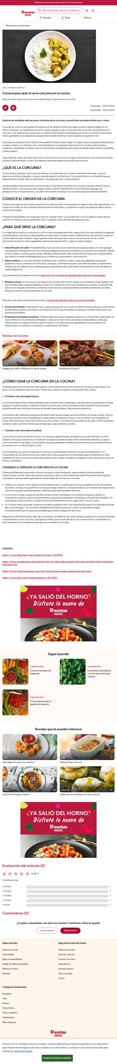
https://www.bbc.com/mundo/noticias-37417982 (29, 578)
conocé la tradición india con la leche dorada (70, 300)
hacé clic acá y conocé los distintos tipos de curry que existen (73, 275)
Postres (5, 1003)
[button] (5, 108)
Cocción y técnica (66, 954)
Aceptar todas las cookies (57, 1058)
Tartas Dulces (8, 1008)
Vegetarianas (8, 1017)
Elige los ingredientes (12, 959)
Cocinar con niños (66, 959)
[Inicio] (28, 13)
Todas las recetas (10, 950)
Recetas (47, 18)
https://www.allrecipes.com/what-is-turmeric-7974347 (32, 555)
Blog (67, 18)
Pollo (4, 999)
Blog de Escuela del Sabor (18, 26)
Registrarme (70, 930)
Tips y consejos (65, 973)
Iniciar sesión (47, 930)
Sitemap (6, 973)
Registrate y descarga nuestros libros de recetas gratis (59, 2)
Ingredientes (64, 964)
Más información (23, 1051)
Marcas (87, 18)
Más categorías (9, 1022)
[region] (58, 1051)
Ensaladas (6, 994)
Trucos (61, 978)
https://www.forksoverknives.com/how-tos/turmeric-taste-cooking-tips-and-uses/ (47, 571)
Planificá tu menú (10, 969)
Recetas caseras (65, 969)
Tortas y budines (9, 1013)
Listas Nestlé (8, 954)
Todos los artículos (66, 950)
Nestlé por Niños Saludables (15, 964)
